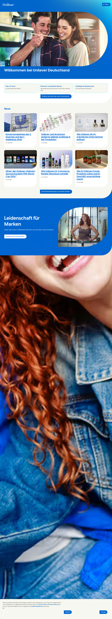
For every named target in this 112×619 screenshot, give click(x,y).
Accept (103, 612)
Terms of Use (42, 604)
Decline (67, 612)
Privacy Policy (52, 604)
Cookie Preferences (36, 606)
